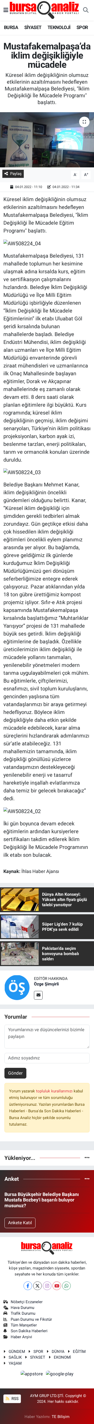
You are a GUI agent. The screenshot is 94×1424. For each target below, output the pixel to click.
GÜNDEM (17, 1351)
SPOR (82, 27)
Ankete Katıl (20, 1222)
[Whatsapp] (66, 1285)
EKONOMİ (62, 1357)
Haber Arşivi (21, 1337)
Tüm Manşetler (24, 1325)
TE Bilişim (60, 1416)
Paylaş (16, 173)
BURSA (11, 27)
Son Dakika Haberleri (29, 1331)
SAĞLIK (15, 1357)
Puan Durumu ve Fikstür (31, 1319)
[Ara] (86, 10)
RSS (14, 1398)
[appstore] (32, 1374)
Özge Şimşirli (46, 984)
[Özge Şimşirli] (17, 987)
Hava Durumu (22, 1307)
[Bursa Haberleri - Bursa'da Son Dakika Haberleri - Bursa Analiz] (44, 10)
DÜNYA (58, 1351)
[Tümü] (87, 1157)
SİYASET (33, 27)
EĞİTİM (79, 1351)
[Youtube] (56, 1285)
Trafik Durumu (23, 1313)
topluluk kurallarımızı (55, 1091)
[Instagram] (47, 1285)
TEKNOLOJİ (59, 27)
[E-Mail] (38, 995)
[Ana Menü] (5, 10)
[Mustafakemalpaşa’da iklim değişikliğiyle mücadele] (47, 139)
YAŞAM (15, 1363)
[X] (37, 1285)
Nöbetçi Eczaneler (27, 1302)
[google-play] (60, 1374)
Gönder (15, 1073)
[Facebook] (28, 1285)
